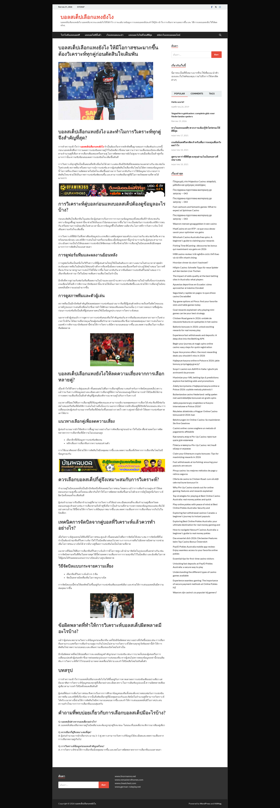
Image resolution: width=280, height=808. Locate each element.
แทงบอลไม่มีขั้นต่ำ (93, 35)
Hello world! (177, 101)
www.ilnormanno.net (125, 776)
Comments (197, 93)
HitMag (217, 803)
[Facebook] (212, 6)
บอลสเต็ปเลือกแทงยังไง (87, 16)
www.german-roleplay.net (128, 786)
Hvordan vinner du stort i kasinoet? (190, 262)
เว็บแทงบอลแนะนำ (115, 35)
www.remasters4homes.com (129, 779)
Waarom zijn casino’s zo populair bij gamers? (195, 592)
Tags (212, 93)
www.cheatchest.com (125, 783)
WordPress (205, 803)
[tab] (179, 94)
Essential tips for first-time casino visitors (193, 558)
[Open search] (220, 35)
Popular (179, 93)
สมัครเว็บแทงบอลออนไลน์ (168, 35)
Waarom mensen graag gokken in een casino (195, 223)
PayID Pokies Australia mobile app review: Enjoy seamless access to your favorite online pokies (195, 550)
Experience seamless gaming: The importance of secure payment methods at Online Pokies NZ (195, 584)
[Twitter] (216, 6)
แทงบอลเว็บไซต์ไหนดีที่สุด (140, 35)
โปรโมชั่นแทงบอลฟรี (70, 35)
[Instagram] (220, 6)
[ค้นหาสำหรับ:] (196, 54)
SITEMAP (80, 7)
